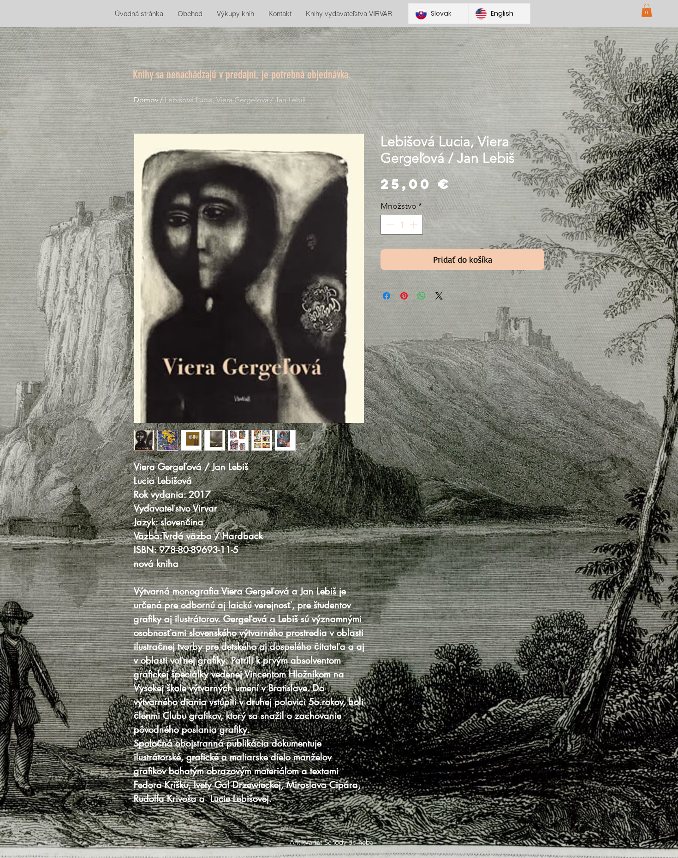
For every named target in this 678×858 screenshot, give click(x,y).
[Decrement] (389, 224)
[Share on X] (439, 295)
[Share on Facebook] (386, 295)
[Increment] (414, 224)
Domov (146, 99)
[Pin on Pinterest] (404, 295)
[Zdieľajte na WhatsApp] (421, 295)
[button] (646, 10)
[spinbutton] (401, 224)
